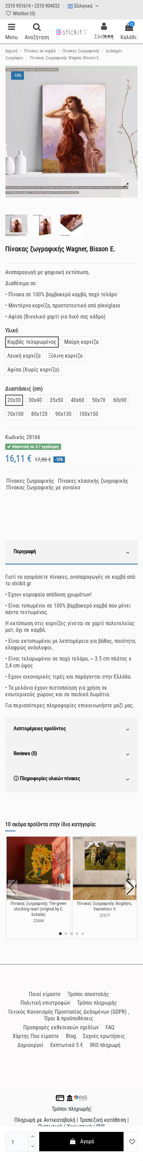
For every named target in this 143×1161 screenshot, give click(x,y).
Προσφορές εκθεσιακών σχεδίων (61, 1027)
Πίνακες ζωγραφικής (30, 481)
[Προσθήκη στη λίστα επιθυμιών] (132, 1142)
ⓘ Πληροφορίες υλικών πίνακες (47, 778)
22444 (38, 920)
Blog (71, 1036)
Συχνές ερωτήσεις (104, 1036)
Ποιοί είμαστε (45, 994)
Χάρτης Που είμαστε (35, 1036)
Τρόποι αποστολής (88, 994)
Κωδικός (15, 437)
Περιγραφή (25, 551)
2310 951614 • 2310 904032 (32, 6)
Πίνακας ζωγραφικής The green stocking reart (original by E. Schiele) (38, 909)
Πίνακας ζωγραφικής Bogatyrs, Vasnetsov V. (104, 906)
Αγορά (87, 1141)
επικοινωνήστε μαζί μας (105, 705)
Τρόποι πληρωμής (97, 1002)
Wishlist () (23, 13)
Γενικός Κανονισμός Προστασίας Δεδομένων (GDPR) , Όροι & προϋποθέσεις (68, 1015)
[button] (60, 933)
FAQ (110, 1027)
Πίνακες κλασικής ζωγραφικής (93, 481)
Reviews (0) (25, 753)
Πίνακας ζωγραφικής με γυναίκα (43, 487)
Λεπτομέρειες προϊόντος (40, 728)
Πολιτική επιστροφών (45, 1002)
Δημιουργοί (30, 1045)
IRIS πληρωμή (105, 1045)
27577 (105, 915)
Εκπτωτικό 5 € (66, 1045)
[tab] (71, 552)
